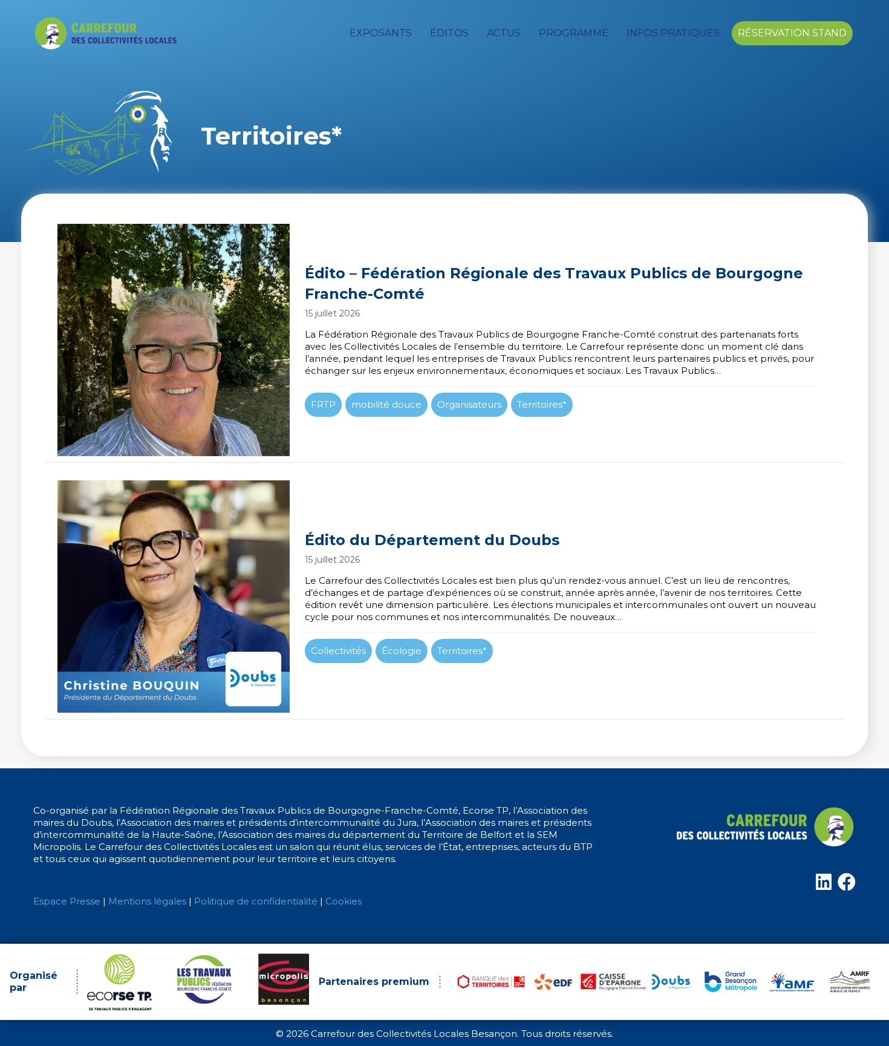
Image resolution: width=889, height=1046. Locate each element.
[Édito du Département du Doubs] (444, 596)
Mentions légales (147, 901)
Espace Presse (66, 901)
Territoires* (542, 404)
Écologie (402, 650)
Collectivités (338, 650)
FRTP (323, 404)
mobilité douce (386, 404)
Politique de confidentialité (256, 901)
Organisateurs (469, 404)
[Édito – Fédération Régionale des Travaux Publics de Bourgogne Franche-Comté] (444, 340)
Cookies (343, 901)
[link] (381, 33)
